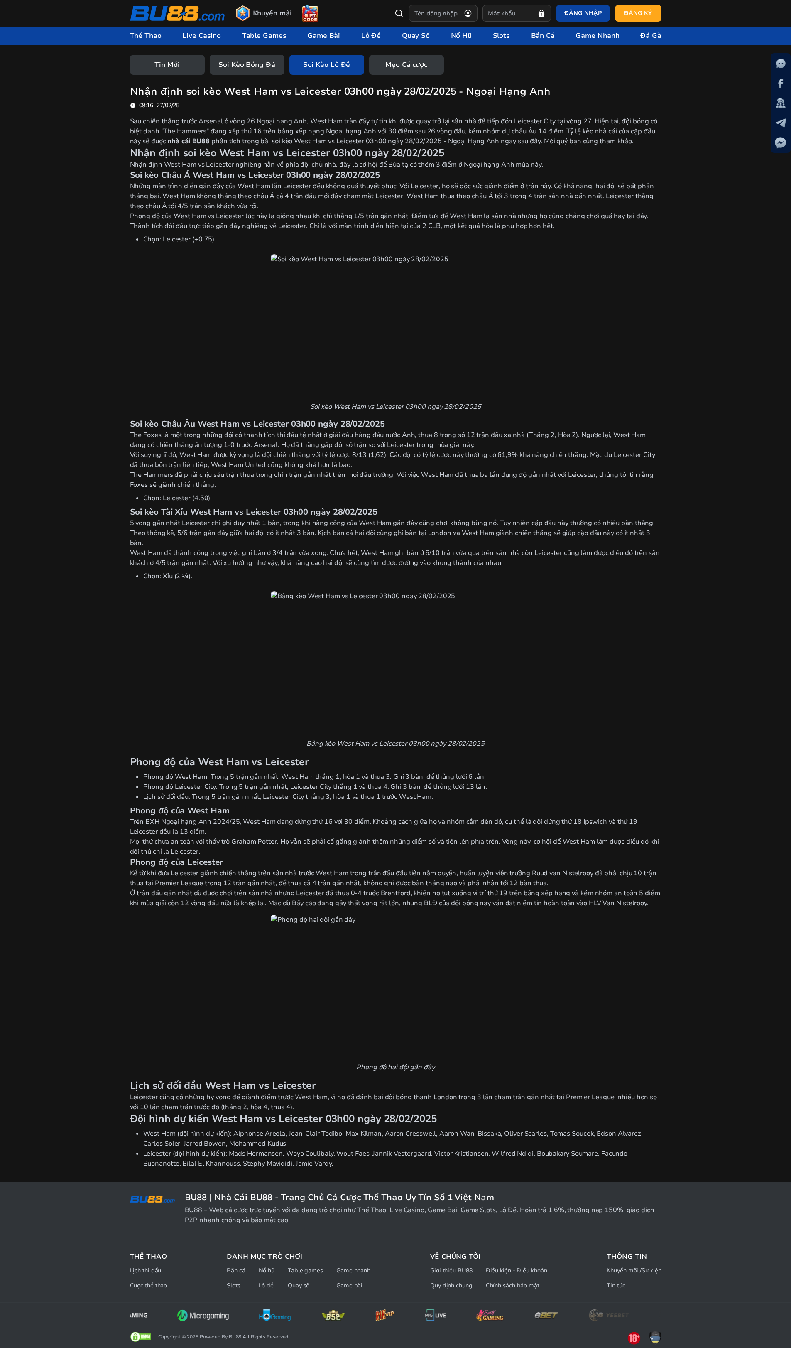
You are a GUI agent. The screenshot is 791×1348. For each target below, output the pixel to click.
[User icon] (468, 13)
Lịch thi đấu (146, 1270)
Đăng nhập (582, 13)
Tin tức (616, 1285)
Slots (233, 1285)
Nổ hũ (267, 1270)
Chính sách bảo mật (512, 1285)
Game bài (349, 1285)
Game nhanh (353, 1270)
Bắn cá (236, 1270)
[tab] (167, 65)
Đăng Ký (637, 13)
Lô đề (266, 1285)
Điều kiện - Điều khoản (516, 1270)
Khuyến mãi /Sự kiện (634, 1270)
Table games (305, 1270)
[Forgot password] (541, 13)
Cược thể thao (148, 1285)
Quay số (298, 1285)
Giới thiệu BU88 (451, 1270)
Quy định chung (451, 1285)
